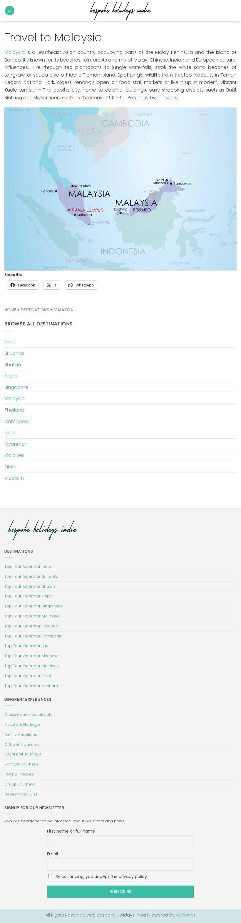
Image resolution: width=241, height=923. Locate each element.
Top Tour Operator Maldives (31, 666)
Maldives (14, 455)
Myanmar (15, 444)
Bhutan (12, 364)
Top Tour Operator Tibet (27, 676)
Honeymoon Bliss (21, 794)
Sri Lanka (14, 353)
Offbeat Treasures (22, 744)
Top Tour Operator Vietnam (31, 686)
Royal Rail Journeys (22, 754)
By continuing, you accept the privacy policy (100, 876)
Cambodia (16, 421)
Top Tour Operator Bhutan (29, 586)
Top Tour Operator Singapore (33, 606)
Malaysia (14, 52)
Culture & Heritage (22, 724)
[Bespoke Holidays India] (120, 10)
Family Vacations (20, 734)
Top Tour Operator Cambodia (33, 636)
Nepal (11, 375)
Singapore (16, 387)
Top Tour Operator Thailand (31, 626)
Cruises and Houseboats (28, 714)
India (10, 341)
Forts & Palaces (19, 774)
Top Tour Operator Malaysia (31, 616)
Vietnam (14, 478)
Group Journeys (19, 784)
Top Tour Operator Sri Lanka (31, 576)
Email (52, 854)
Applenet (185, 915)
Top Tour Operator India (27, 566)
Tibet (10, 466)
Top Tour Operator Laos (27, 646)
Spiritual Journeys (21, 764)
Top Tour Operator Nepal (28, 596)
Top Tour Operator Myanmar (32, 656)
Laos (9, 432)
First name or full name (71, 831)
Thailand (14, 410)
